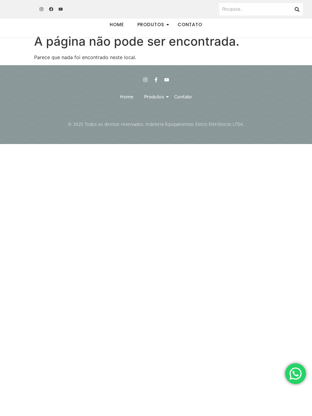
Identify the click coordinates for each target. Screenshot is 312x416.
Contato (190, 24)
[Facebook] (51, 9)
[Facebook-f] (156, 79)
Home (117, 24)
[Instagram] (41, 9)
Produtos (150, 24)
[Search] (297, 9)
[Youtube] (60, 9)
